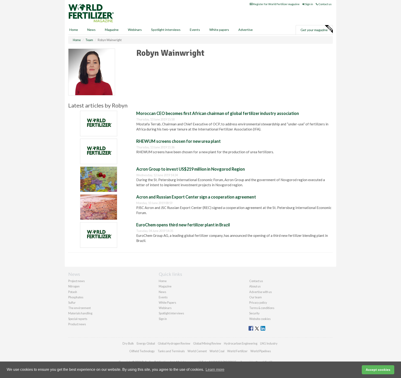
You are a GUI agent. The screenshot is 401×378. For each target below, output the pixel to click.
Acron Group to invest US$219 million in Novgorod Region (190, 169)
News (162, 292)
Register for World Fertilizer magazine (276, 4)
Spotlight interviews (166, 30)
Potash (72, 292)
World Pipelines (260, 351)
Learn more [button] (215, 369)
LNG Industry (269, 343)
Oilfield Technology (142, 351)
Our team (255, 297)
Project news (76, 281)
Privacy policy (258, 302)
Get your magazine (314, 30)
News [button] (91, 30)
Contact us (325, 4)
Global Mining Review (207, 343)
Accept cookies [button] (378, 369)
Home (73, 30)
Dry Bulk (128, 343)
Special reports (77, 319)
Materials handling (80, 313)
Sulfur (72, 302)
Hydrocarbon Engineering (240, 343)
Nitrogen (74, 286)
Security (254, 313)
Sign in (309, 4)
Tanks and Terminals (171, 351)
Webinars (135, 30)
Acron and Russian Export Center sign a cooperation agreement (196, 196)
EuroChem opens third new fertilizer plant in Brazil (183, 224)
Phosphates (75, 297)
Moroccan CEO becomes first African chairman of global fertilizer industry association (217, 113)
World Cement (197, 351)
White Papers (167, 302)
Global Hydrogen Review (174, 343)
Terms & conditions (261, 308)
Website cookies (260, 319)
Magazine (112, 30)
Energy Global (146, 343)
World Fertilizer (237, 351)
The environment (79, 308)
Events (195, 30)
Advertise (245, 30)
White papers (219, 30)
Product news (77, 324)
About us (255, 286)
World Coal (217, 351)
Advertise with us (260, 292)
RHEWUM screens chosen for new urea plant (178, 141)
